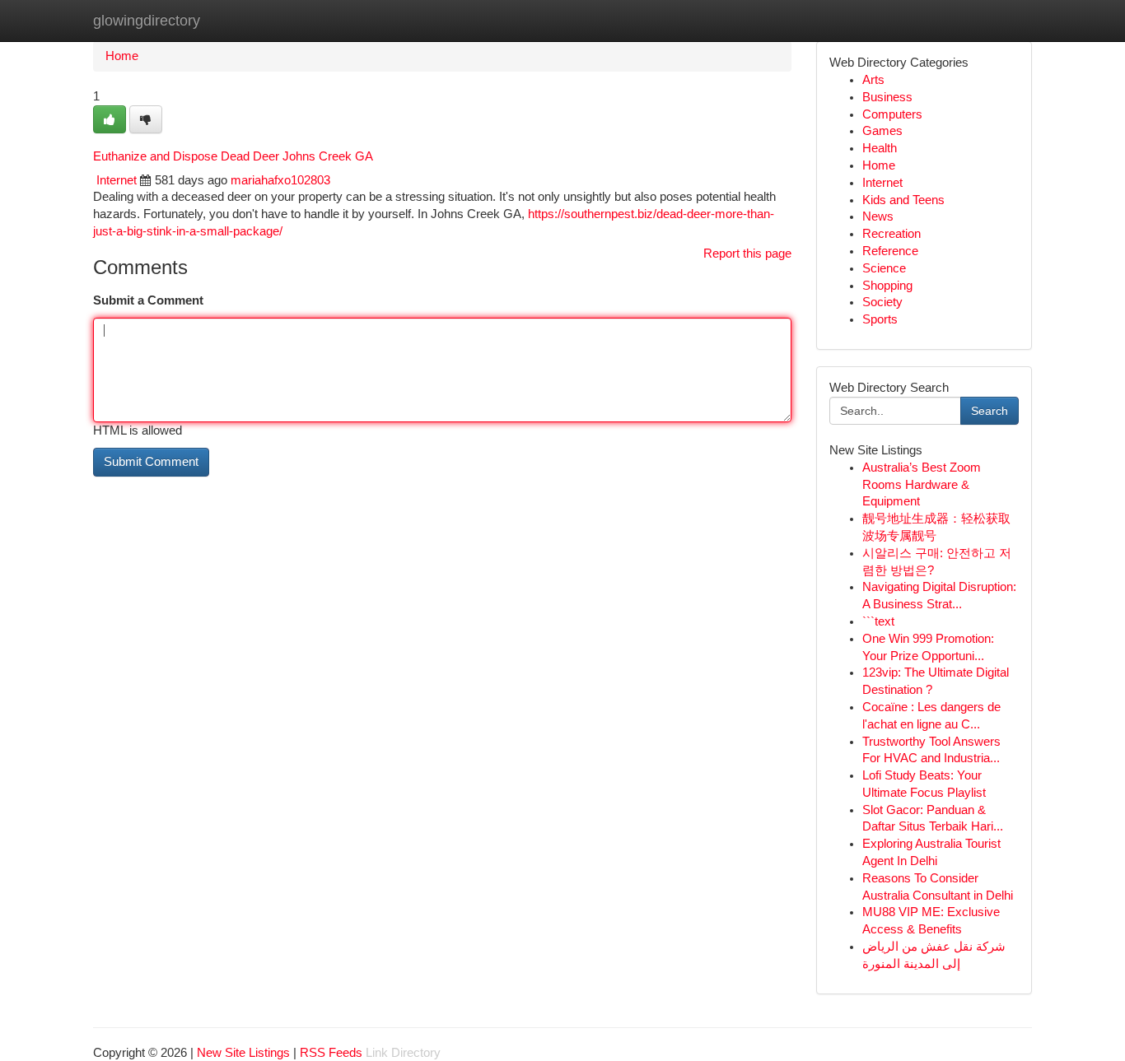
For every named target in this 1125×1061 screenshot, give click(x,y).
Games (882, 130)
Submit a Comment (148, 300)
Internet (116, 180)
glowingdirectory (146, 20)
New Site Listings (243, 1052)
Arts (873, 79)
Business (887, 97)
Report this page (747, 253)
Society (882, 302)
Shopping (887, 285)
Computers (892, 114)
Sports (880, 319)
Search (989, 410)
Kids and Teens (903, 200)
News (878, 216)
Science (884, 268)
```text (878, 621)
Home (121, 56)
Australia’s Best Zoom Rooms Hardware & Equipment (921, 485)
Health (879, 148)
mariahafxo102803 (280, 180)
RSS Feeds (331, 1052)
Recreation (891, 233)
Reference (890, 251)
